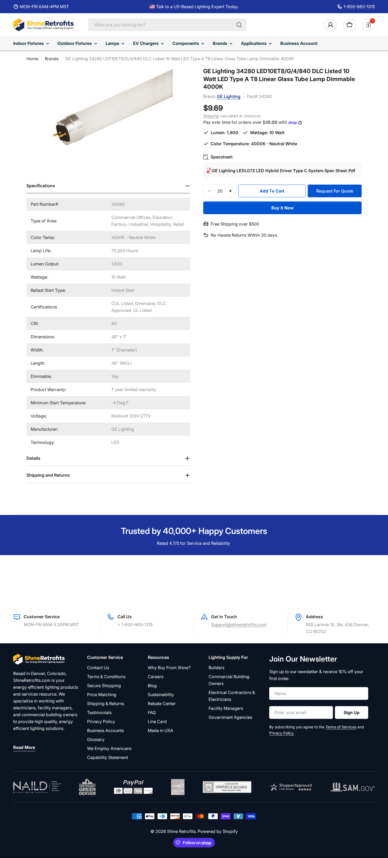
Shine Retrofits (181, 831)
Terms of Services (340, 727)
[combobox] (167, 24)
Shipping (211, 116)
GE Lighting (228, 96)
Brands (52, 58)
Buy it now (282, 207)
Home (32, 58)
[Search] (239, 25)
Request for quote (334, 190)
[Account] (330, 24)
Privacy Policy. (281, 733)
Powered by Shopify (218, 831)
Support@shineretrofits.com (239, 624)
